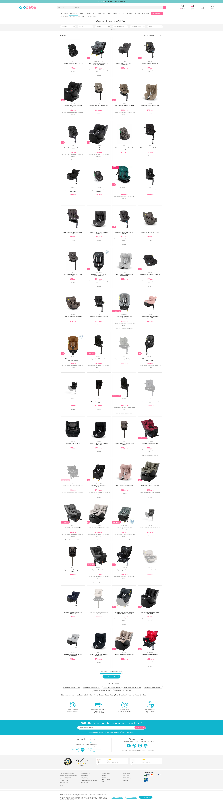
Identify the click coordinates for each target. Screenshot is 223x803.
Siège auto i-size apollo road (98, 570)
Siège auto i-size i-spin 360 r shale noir (150, 190)
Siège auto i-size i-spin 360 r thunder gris (73, 233)
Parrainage (125, 780)
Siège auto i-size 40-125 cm (132, 687)
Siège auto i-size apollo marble (73, 527)
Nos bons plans (84, 775)
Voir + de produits (111, 676)
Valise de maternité (127, 778)
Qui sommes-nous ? (85, 773)
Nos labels (104, 775)
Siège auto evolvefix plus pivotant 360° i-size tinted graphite (99, 64)
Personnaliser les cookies (65, 777)
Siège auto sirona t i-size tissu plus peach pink (124, 486)
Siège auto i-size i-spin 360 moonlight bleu (150, 401)
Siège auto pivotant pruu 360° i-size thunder (124, 444)
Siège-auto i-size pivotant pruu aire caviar (73, 570)
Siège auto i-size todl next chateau (150, 570)
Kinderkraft (123, 695)
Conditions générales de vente (67, 773)
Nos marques (84, 777)
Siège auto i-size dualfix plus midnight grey (99, 148)
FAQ (103, 781)
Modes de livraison (64, 780)
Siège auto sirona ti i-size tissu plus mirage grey (124, 64)
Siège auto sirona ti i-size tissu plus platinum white (73, 655)
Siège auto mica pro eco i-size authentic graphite (98, 275)
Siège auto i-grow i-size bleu (124, 190)
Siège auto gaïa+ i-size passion (150, 654)
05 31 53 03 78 (151, 712)
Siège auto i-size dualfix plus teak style (124, 654)
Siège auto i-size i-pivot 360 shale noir (150, 147)
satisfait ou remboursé (124, 710)
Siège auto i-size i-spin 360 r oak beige (124, 105)
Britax (91, 695)
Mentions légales (85, 778)
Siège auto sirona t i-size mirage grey (150, 527)
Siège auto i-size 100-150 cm (122, 690)
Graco (112, 695)
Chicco (107, 695)
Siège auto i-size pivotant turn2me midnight (73, 148)
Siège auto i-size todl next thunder (150, 232)
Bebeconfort (83, 695)
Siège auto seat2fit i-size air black (124, 401)
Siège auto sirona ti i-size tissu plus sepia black (73, 190)
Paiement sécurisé (148, 772)
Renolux (143, 695)
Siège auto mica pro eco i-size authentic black (150, 359)
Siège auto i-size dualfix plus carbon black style (150, 613)
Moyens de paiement (65, 782)
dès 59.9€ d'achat (72, 710)
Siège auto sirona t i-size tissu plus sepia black (98, 444)
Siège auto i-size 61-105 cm (112, 687)
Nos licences (104, 777)
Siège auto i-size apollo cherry (150, 443)
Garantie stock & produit (65, 784)
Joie (116, 695)
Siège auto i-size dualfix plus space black (73, 106)
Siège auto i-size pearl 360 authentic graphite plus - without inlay (124, 613)
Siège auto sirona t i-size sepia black (73, 401)
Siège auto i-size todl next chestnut (73, 316)
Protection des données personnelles (68, 775)
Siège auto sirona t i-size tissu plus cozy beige (150, 106)
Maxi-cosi (131, 695)
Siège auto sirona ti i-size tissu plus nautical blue (73, 613)
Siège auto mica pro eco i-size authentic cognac (73, 359)
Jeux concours (126, 777)
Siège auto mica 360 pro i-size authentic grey (124, 528)
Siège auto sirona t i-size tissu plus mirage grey (98, 233)
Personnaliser (117, 797)
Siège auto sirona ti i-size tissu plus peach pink (150, 317)
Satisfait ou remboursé (65, 785)
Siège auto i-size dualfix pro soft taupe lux (99, 528)
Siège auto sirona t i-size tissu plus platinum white (124, 275)
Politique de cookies (64, 778)
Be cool (101, 695)
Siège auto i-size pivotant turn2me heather (124, 233)
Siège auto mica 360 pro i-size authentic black (98, 486)
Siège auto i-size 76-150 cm (101, 690)
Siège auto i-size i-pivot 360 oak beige (98, 105)
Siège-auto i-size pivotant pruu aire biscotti (99, 613)
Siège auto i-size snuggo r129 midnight (150, 274)
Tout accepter (146, 797)
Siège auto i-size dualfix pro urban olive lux (150, 486)
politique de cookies (68, 799)
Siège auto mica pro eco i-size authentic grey (124, 317)
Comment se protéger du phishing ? (89, 780)
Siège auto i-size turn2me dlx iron (150, 63)
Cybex (96, 695)
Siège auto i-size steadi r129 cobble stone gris (124, 148)
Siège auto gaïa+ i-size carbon (124, 570)
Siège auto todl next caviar (73, 443)
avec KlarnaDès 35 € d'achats (98, 711)
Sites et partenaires (106, 773)
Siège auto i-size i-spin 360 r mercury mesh (98, 317)
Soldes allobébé (84, 782)
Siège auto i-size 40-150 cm (153, 687)
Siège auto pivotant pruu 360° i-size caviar (98, 401)
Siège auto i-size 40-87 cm (91, 687)
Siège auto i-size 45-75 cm (71, 687)
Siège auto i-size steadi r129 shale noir (73, 63)
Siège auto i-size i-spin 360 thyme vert (124, 358)
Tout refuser (132, 797)
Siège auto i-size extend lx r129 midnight (99, 190)
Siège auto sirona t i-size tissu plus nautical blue (98, 655)
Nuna (137, 695)
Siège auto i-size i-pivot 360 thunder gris (73, 275)
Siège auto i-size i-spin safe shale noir (73, 485)
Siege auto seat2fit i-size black (99, 358)
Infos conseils (126, 775)
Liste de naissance (127, 773)
